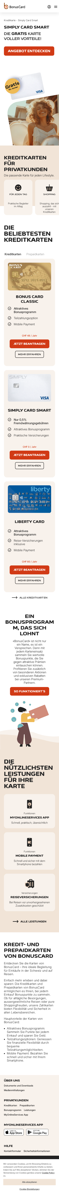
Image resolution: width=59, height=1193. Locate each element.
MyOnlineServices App (16, 1114)
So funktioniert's (29, 691)
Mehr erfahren (29, 354)
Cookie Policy (48, 1173)
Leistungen (30, 1110)
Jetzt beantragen (29, 343)
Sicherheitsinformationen (37, 1151)
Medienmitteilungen (14, 1090)
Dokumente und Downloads (18, 1085)
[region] (29, 1176)
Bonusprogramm (12, 1110)
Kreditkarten (10, 1105)
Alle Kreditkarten (33, 597)
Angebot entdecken (29, 51)
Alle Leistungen (33, 921)
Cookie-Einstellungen (29, 1189)
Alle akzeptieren (29, 1182)
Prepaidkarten (27, 1105)
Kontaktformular (12, 1151)
